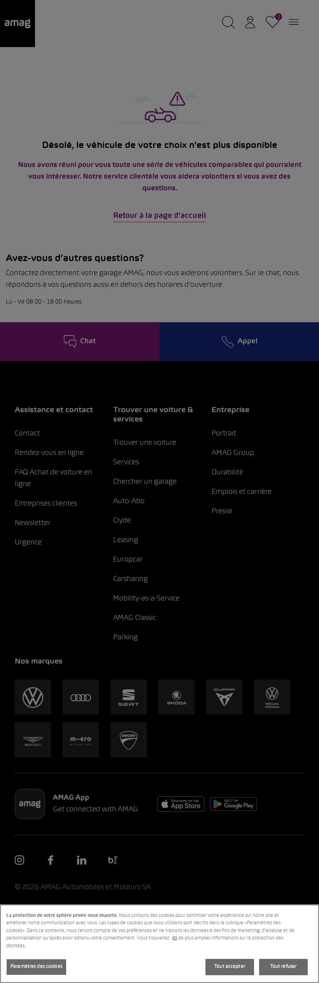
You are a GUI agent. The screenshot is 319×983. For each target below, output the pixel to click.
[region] (159, 943)
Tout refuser (283, 966)
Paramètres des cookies (36, 966)
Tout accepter (229, 966)
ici (174, 938)
